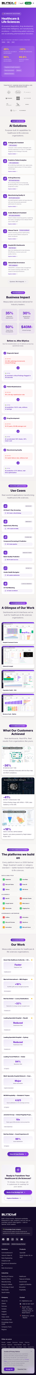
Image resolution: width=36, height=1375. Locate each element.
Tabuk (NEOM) (18, 1344)
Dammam (15, 1342)
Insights (4, 1311)
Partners (4, 1306)
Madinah (9, 1344)
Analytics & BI (6, 1260)
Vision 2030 (5, 1317)
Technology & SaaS (8, 1287)
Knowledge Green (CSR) (7, 1323)
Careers (4, 1309)
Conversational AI (7, 1252)
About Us (4, 1301)
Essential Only (22, 1369)
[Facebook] (3, 1239)
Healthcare (22, 1276)
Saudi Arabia (6, 1292)
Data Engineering (7, 1258)
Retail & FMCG (6, 1279)
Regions (4, 1329)
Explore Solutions (13, 1198)
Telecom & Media (24, 1279)
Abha (24, 1344)
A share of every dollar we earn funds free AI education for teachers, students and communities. (16, 1231)
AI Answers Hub (7, 1319)
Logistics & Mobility (25, 1284)
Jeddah (9, 1342)
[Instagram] (12, 1239)
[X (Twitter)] (17, 1239)
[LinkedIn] (8, 1239)
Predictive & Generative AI (9, 1264)
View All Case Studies (17, 1154)
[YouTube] (21, 1239)
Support (4, 1314)
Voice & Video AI (7, 1255)
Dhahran (27, 1342)
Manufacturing (6, 1282)
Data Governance (7, 1268)
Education (22, 1287)
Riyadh (3, 1342)
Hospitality (22, 1290)
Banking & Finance (7, 1276)
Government (23, 1282)
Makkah (4, 1344)
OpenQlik (22, 1252)
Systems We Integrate (17, 281)
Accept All (9, 1369)
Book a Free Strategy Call (15, 1192)
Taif (28, 1344)
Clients (4, 1303)
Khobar (21, 1342)
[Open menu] (33, 3)
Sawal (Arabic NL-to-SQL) (26, 1256)
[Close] (31, 1351)
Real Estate (5, 1290)
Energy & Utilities (7, 1284)
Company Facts (6, 1327)
